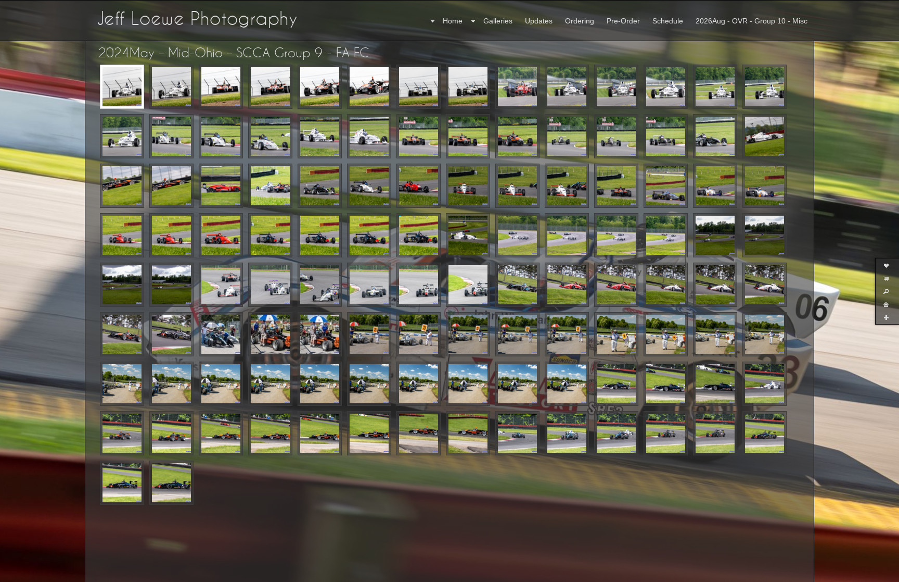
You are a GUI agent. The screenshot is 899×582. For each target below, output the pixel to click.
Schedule (667, 21)
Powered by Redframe (862, 572)
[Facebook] (15, 572)
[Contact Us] (29, 572)
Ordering (579, 21)
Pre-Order (623, 21)
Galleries (497, 21)
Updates (539, 21)
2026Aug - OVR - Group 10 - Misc (751, 21)
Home (453, 21)
